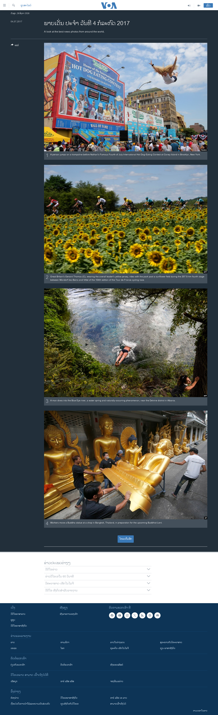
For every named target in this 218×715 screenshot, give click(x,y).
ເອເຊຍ (14, 648)
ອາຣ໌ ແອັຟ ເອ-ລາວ (118, 698)
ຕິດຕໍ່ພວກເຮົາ (66, 664)
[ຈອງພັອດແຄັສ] (157, 615)
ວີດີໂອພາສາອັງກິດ (19, 625)
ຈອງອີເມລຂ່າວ (116, 681)
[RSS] (142, 615)
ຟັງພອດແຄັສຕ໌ (116, 664)
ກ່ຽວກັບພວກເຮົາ (18, 664)
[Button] (15, 46)
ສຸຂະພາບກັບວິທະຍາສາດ (171, 642)
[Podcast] (150, 615)
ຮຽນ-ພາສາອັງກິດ (167, 648)
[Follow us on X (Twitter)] (135, 615)
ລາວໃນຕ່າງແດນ (117, 642)
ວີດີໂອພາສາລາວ (18, 614)
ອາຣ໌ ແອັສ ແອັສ (67, 681)
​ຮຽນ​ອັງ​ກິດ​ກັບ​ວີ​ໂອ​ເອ (69, 703)
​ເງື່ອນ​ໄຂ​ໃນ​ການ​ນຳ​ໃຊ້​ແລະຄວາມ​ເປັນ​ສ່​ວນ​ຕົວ (30, 703)
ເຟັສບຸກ (14, 681)
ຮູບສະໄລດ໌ (26, 5)
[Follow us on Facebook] (112, 615)
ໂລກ (62, 648)
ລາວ (13, 642)
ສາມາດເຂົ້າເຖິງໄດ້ (118, 703)
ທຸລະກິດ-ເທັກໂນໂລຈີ (119, 648)
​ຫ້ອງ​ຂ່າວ (15, 698)
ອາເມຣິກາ (64, 642)
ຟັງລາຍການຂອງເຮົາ (69, 614)
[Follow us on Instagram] (127, 615)
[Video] (199, 5)
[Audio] (189, 5)
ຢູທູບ (13, 620)
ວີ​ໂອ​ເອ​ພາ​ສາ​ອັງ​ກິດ (68, 698)
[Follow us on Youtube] (120, 615)
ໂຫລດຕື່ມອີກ (125, 539)
